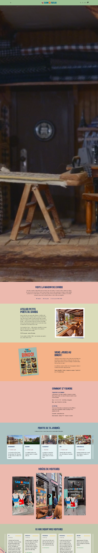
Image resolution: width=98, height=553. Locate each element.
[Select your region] (84, 2)
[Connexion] (82, 2)
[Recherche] (80, 2)
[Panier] (87, 2)
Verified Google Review (46, 547)
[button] (3, 550)
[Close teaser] (5, 552)
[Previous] (2, 447)
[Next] (96, 447)
